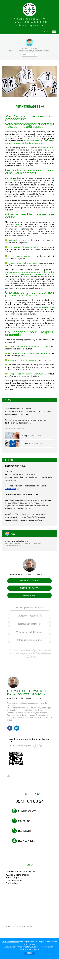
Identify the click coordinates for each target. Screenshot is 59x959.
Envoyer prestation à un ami (29, 607)
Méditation (39, 718)
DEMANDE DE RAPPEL (29, 588)
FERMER (29, 953)
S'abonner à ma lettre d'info (29, 632)
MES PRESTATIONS (26, 840)
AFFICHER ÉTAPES (29, 55)
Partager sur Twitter (27, 624)
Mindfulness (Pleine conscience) (20, 718)
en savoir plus (33, 949)
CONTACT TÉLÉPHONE (29, 580)
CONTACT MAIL (29, 595)
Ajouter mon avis (13, 546)
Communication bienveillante (31, 710)
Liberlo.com (10, 489)
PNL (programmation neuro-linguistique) (23, 708)
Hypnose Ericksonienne (38, 715)
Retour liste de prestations (29, 640)
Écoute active (41, 713)
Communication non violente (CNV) (21, 713)
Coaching (14, 710)
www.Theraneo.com (10, 942)
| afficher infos (36, 436)
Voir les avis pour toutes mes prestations (24, 543)
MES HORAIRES (25, 831)
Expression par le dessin (17, 715)
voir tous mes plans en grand (19, 926)
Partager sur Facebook (27, 615)
